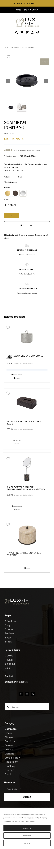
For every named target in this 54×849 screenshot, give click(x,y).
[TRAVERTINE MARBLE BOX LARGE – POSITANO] (27, 534)
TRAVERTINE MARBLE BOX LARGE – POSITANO (25, 554)
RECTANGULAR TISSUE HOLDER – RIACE (24, 422)
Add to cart (27, 225)
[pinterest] (33, 694)
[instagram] (27, 694)
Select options (17, 374)
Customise (27, 835)
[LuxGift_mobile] (28, 18)
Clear (6, 199)
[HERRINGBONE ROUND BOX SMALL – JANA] (27, 337)
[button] (16, 32)
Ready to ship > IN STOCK (27, 9)
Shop (12, 47)
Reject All (27, 843)
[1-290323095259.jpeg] (27, 81)
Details (18, 378)
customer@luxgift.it (16, 681)
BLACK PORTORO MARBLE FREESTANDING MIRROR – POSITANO (26, 488)
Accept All (27, 828)
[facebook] (21, 694)
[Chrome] (23, 193)
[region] (27, 828)
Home (6, 47)
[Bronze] (15, 193)
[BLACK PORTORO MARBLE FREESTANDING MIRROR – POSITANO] (27, 468)
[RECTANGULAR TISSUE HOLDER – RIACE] (27, 403)
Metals (7, 187)
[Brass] (7, 193)
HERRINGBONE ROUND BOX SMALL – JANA (26, 357)
